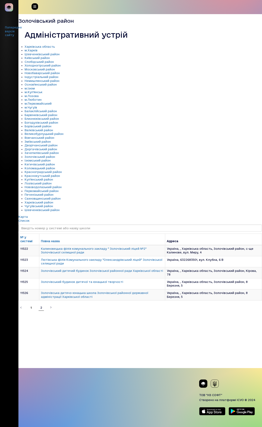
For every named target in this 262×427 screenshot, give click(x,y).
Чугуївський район (39, 206)
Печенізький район (39, 194)
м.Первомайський (38, 103)
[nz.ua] (9, 7)
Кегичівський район (40, 164)
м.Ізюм (30, 88)
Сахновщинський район (43, 198)
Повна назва (50, 241)
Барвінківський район (41, 115)
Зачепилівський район (42, 153)
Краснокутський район (42, 175)
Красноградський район (43, 172)
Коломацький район (40, 168)
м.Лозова (32, 96)
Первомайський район (42, 191)
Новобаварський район (42, 73)
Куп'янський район (39, 179)
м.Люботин (33, 99)
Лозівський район (38, 183)
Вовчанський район (39, 137)
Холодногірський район (43, 65)
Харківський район (39, 202)
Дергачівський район (41, 149)
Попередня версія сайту (13, 31)
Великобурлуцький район (44, 134)
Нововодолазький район (43, 187)
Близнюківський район (42, 118)
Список (23, 220)
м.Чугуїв (31, 107)
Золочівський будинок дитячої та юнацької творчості (82, 282)
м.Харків (31, 50)
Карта (23, 216)
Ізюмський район (38, 160)
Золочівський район (40, 156)
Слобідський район (39, 61)
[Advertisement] (140, 339)
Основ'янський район (41, 84)
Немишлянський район (42, 80)
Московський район (40, 69)
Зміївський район (38, 141)
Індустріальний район (41, 77)
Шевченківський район (42, 54)
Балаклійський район (41, 111)
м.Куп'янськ (33, 92)
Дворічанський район (41, 145)
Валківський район (39, 130)
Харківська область (40, 46)
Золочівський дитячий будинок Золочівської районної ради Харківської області (102, 270)
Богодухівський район (41, 122)
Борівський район (38, 126)
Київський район (37, 58)
